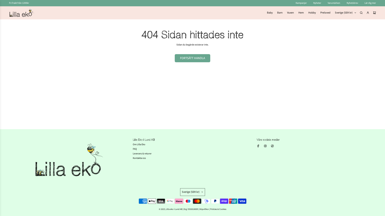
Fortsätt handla (192, 58)
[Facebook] (258, 146)
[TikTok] (272, 146)
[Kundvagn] (374, 12)
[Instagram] (265, 146)
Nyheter (317, 3)
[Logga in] (368, 12)
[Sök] (361, 12)
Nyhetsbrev (353, 3)
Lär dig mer (370, 3)
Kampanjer (301, 3)
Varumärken (334, 3)
